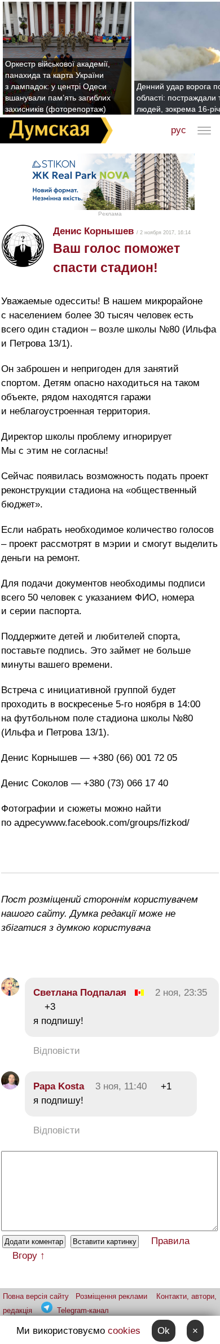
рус (178, 130)
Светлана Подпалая (79, 992)
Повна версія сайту (36, 1296)
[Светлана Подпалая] (10, 993)
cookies (124, 1330)
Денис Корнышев (93, 231)
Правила (170, 1241)
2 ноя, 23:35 (181, 992)
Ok (163, 1330)
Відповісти (56, 1050)
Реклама (110, 214)
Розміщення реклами (111, 1296)
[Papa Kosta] (10, 1086)
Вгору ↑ (28, 1255)
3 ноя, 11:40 (121, 1086)
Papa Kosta (58, 1086)
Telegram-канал (83, 1310)
